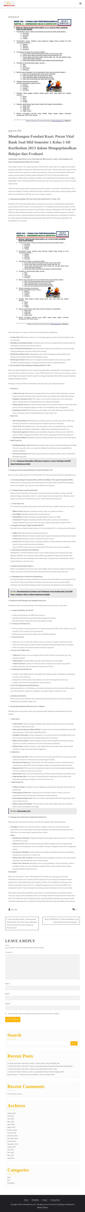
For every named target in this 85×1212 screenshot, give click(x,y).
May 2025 (10, 1155)
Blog (8, 1177)
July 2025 (10, 1150)
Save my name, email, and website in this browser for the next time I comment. (33, 1013)
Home (26, 1200)
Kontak (44, 1200)
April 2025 (10, 1158)
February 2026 (12, 1130)
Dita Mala (14, 909)
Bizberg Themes (42, 1207)
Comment (9, 952)
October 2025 (11, 1141)
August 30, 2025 (14, 131)
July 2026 (10, 1116)
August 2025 (11, 1147)
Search (14, 1035)
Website (7, 1003)
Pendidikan (11, 1183)
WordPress (61, 1204)
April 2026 (10, 1124)
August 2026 (11, 1113)
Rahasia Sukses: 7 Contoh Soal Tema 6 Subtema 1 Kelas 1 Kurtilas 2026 (30, 1074)
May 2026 (10, 1121)
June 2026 (10, 1119)
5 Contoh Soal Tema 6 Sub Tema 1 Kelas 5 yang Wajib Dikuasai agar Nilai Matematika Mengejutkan (40, 1066)
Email (7, 993)
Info (8, 1180)
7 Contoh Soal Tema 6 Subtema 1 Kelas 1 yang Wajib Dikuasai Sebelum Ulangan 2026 (35, 1072)
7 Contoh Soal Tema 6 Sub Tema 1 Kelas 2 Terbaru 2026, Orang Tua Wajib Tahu (33, 1063)
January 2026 (11, 1133)
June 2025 (10, 1152)
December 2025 (12, 1135)
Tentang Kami (55, 1200)
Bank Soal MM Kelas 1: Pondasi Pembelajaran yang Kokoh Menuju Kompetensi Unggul (61, 920)
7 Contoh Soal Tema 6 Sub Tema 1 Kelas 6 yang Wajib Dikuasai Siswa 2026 (32, 1069)
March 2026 (11, 1127)
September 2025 (12, 1144)
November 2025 (12, 1138)
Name (7, 983)
